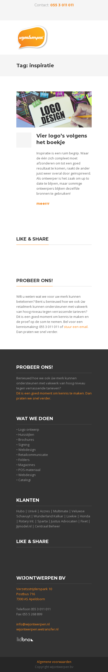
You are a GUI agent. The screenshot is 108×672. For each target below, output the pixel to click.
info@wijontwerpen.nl (33, 624)
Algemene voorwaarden (54, 662)
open (87, 35)
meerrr (42, 203)
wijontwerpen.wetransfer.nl (37, 629)
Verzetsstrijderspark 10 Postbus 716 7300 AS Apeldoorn (34, 594)
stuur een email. (76, 326)
